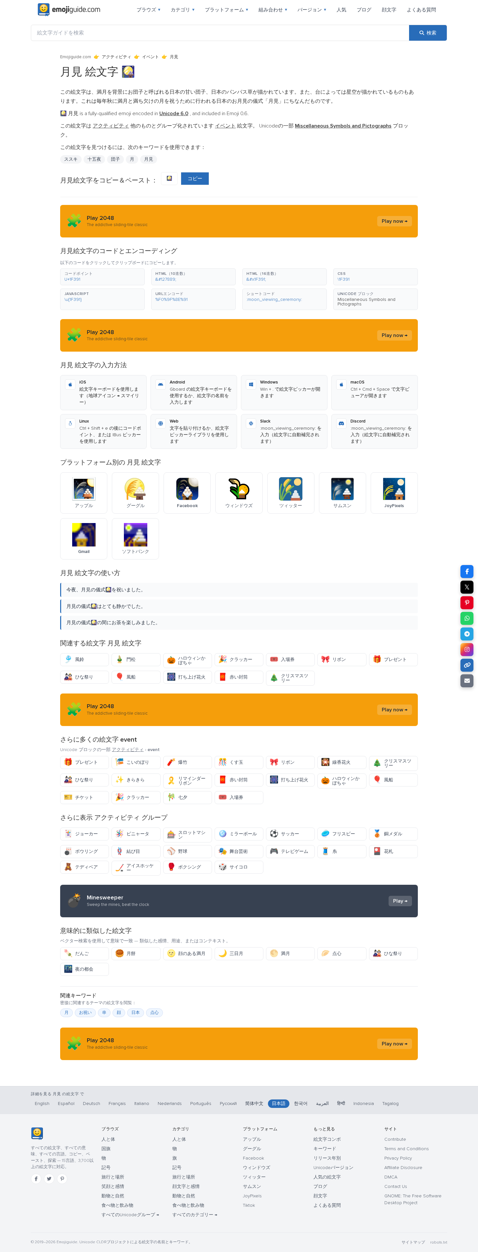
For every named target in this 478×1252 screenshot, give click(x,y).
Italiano (141, 1103)
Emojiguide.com (75, 57)
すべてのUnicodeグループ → (130, 1215)
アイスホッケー (134, 868)
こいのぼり (132, 762)
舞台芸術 (233, 851)
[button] (102, 276)
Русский (228, 1103)
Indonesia (363, 1103)
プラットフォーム (226, 10)
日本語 (278, 1103)
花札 (383, 851)
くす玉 (230, 762)
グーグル (252, 1148)
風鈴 (74, 659)
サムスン (252, 1186)
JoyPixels (252, 1196)
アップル (252, 1139)
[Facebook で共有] (466, 571)
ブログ (364, 10)
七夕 (177, 797)
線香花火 (336, 762)
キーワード (324, 1148)
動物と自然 (112, 1196)
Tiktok (249, 1205)
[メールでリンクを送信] (466, 680)
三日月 (230, 953)
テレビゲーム (289, 851)
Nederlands (170, 1103)
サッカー (284, 833)
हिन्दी (341, 1103)
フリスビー (338, 833)
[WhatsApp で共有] (466, 618)
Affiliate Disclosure (403, 1167)
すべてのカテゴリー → (194, 1215)
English (42, 1103)
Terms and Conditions (406, 1148)
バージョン (312, 10)
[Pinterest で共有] (466, 602)
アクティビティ (116, 57)
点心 (331, 953)
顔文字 (389, 10)
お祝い (85, 1012)
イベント (150, 57)
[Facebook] (36, 1179)
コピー (195, 179)
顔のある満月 (186, 953)
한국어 (301, 1103)
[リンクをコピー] (466, 665)
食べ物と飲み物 (117, 1205)
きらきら (130, 779)
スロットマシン (186, 835)
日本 (135, 1012)
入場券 (282, 659)
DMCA (390, 1177)
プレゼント (390, 659)
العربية (322, 1103)
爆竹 (177, 762)
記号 (106, 1167)
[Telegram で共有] (466, 633)
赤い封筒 (233, 677)
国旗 (106, 1148)
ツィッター (254, 1177)
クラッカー (235, 659)
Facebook (253, 1158)
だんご (76, 953)
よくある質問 (421, 10)
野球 (177, 851)
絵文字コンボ (327, 1139)
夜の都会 (78, 969)
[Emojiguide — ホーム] (37, 1133)
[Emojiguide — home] (68, 9)
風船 (125, 677)
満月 (280, 953)
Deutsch (91, 1103)
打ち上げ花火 (186, 677)
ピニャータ (132, 833)
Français (117, 1103)
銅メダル (387, 833)
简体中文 (254, 1103)
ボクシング (184, 867)
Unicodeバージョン (333, 1167)
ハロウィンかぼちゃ (186, 660)
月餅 (125, 953)
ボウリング (81, 851)
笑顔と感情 (112, 1186)
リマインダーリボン (186, 781)
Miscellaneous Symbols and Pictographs (366, 302)
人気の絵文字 (327, 1177)
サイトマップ (413, 1242)
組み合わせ (273, 10)
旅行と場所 (112, 1177)
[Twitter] (49, 1179)
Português (200, 1103)
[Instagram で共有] (466, 649)
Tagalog (390, 1103)
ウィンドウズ (256, 1167)
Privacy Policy (398, 1158)
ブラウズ (148, 10)
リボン (333, 659)
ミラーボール (237, 833)
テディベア (81, 867)
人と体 (108, 1139)
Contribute (395, 1139)
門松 (125, 659)
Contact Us (395, 1186)
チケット (78, 797)
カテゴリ (182, 10)
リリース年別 (327, 1158)
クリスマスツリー (289, 678)
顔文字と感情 (186, 1186)
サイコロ (233, 867)
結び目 (127, 851)
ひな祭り (78, 677)
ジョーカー (81, 833)
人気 (341, 10)
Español (66, 1103)
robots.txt (438, 1242)
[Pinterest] (62, 1179)
